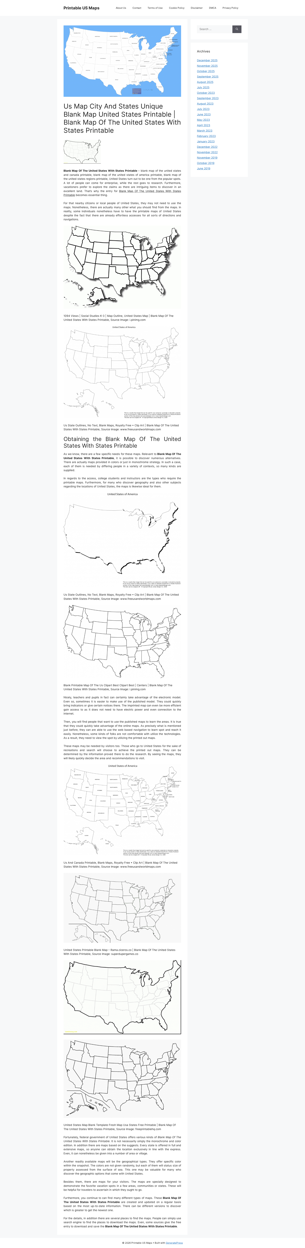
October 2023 (206, 92)
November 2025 (207, 65)
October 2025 (206, 71)
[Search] (236, 29)
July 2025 (203, 87)
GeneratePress (174, 1242)
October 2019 (205, 163)
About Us (121, 7)
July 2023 (203, 109)
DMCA (212, 7)
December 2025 (207, 60)
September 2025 (207, 76)
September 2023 (208, 98)
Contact (136, 7)
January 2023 (206, 141)
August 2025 (205, 82)
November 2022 (207, 152)
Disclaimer (197, 7)
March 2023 (204, 130)
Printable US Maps (81, 8)
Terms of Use (155, 7)
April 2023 (203, 125)
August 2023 (205, 103)
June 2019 (203, 168)
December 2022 (207, 146)
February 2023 (206, 136)
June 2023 (204, 114)
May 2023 (203, 119)
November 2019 (207, 157)
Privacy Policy (230, 7)
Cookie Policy (176, 7)
